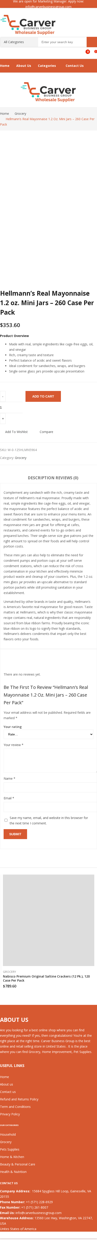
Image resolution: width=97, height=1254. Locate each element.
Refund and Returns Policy (19, 1099)
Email (9, 798)
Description (41, 477)
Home (4, 1077)
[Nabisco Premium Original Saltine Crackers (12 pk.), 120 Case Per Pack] (48, 921)
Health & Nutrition (13, 1172)
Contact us (8, 1092)
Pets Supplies (9, 1149)
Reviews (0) (66, 477)
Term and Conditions (15, 1106)
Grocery (20, 458)
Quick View (93, 878)
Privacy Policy (10, 1114)
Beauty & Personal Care (17, 1164)
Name (9, 778)
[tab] (41, 478)
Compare (46, 432)
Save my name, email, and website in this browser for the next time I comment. (49, 820)
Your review (13, 745)
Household (8, 1134)
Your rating (13, 727)
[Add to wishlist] (93, 886)
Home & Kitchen (12, 1157)
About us (6, 1084)
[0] (84, 50)
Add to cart (43, 396)
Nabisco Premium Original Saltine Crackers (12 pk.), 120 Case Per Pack (46, 978)
